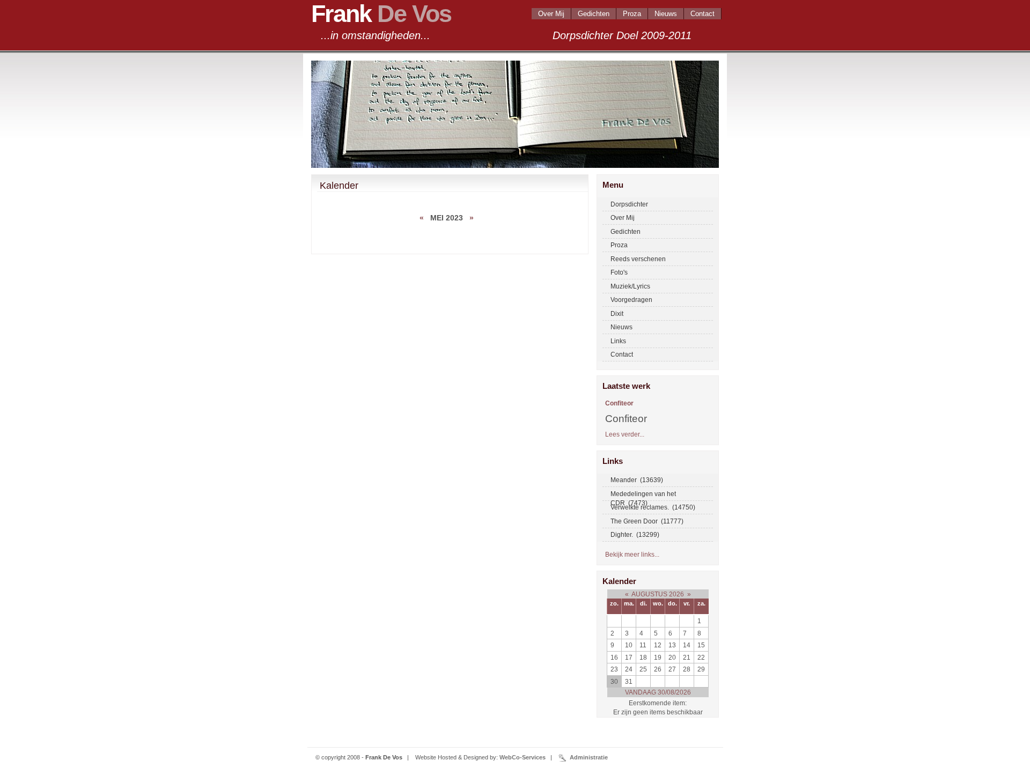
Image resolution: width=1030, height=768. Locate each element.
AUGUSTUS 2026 (657, 593)
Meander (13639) (636, 479)
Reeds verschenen (638, 258)
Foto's (619, 272)
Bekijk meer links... (632, 554)
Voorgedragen (631, 299)
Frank (381, 13)
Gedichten (593, 14)
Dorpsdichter (629, 204)
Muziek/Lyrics (630, 286)
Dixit (616, 313)
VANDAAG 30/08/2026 (658, 692)
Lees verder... (624, 434)
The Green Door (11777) (646, 521)
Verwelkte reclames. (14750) (652, 507)
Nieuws (665, 14)
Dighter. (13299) (634, 534)
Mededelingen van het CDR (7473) (643, 495)
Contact (702, 14)
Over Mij (551, 14)
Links (618, 340)
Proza (632, 14)
